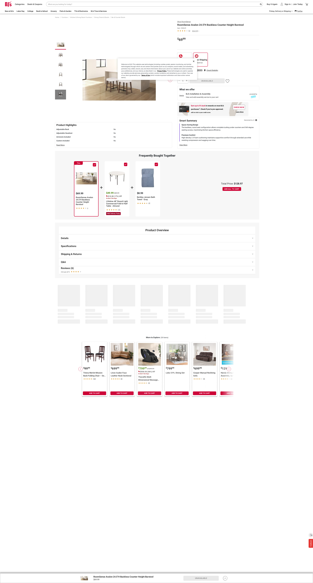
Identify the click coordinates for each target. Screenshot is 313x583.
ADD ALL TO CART (231, 189)
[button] (212, 70)
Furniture (65, 17)
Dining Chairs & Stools (101, 17)
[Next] (170, 80)
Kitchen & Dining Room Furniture (81, 17)
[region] (157, 69)
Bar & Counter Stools (118, 17)
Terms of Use (145, 75)
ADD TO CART (94, 393)
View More (183, 145)
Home (57, 17)
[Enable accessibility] (311, 535)
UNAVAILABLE (207, 81)
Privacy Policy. (162, 71)
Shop (184, 22)
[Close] (193, 61)
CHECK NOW (239, 107)
